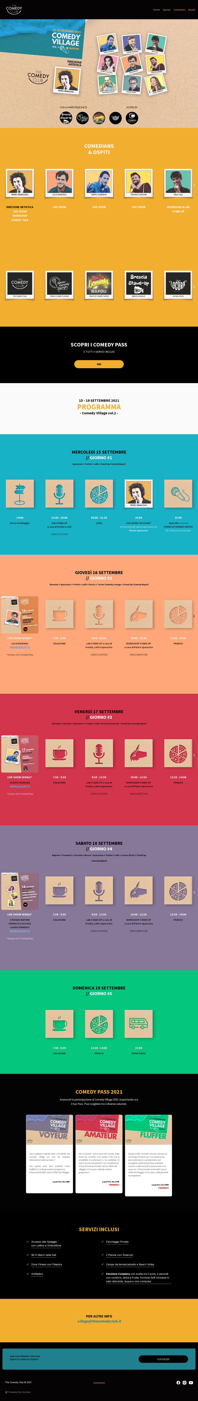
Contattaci (179, 9)
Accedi (191, 9)
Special (166, 9)
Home (156, 9)
